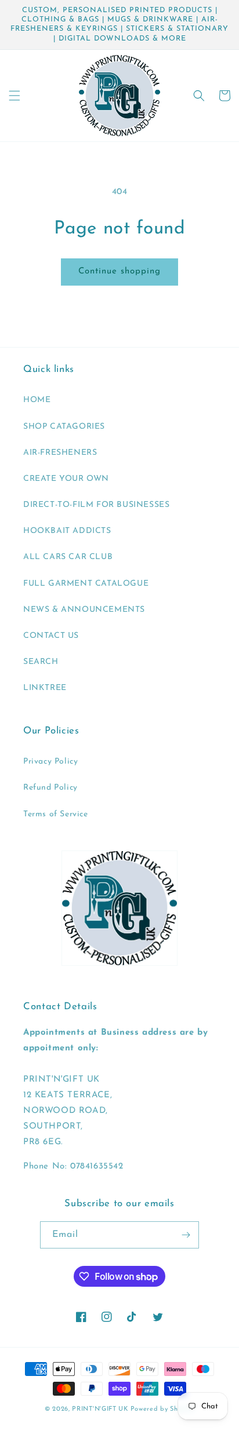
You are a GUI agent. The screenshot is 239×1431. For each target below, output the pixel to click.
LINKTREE (45, 688)
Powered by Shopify (163, 1409)
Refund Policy (50, 787)
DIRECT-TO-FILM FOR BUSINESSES (96, 505)
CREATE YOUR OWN (66, 478)
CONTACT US (51, 635)
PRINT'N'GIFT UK (100, 1409)
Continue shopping (119, 271)
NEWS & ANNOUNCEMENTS (84, 609)
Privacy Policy (50, 761)
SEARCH (41, 662)
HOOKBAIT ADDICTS (67, 531)
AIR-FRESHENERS (60, 452)
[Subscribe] (185, 1235)
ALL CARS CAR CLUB (68, 557)
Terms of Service (55, 814)
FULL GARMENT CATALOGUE (86, 583)
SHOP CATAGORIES (64, 426)
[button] (14, 95)
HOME (36, 400)
